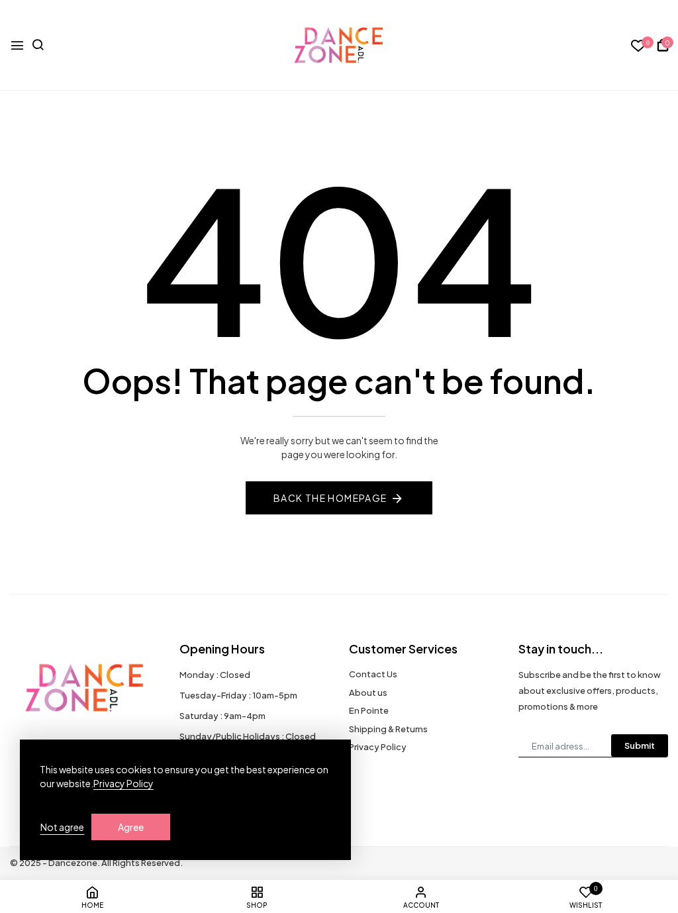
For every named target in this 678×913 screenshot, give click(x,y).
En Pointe (369, 710)
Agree (131, 827)
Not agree (62, 827)
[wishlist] (638, 46)
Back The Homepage (330, 498)
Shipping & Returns (388, 729)
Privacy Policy (378, 747)
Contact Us (373, 674)
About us (368, 692)
